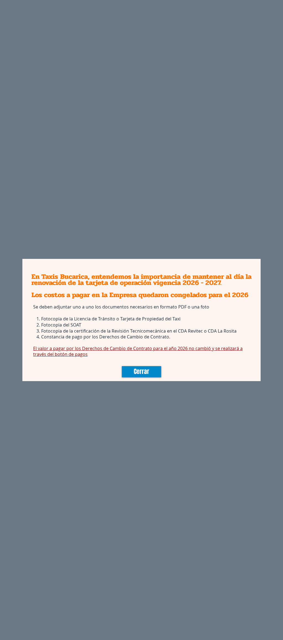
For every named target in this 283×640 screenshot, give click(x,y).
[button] (141, 371)
